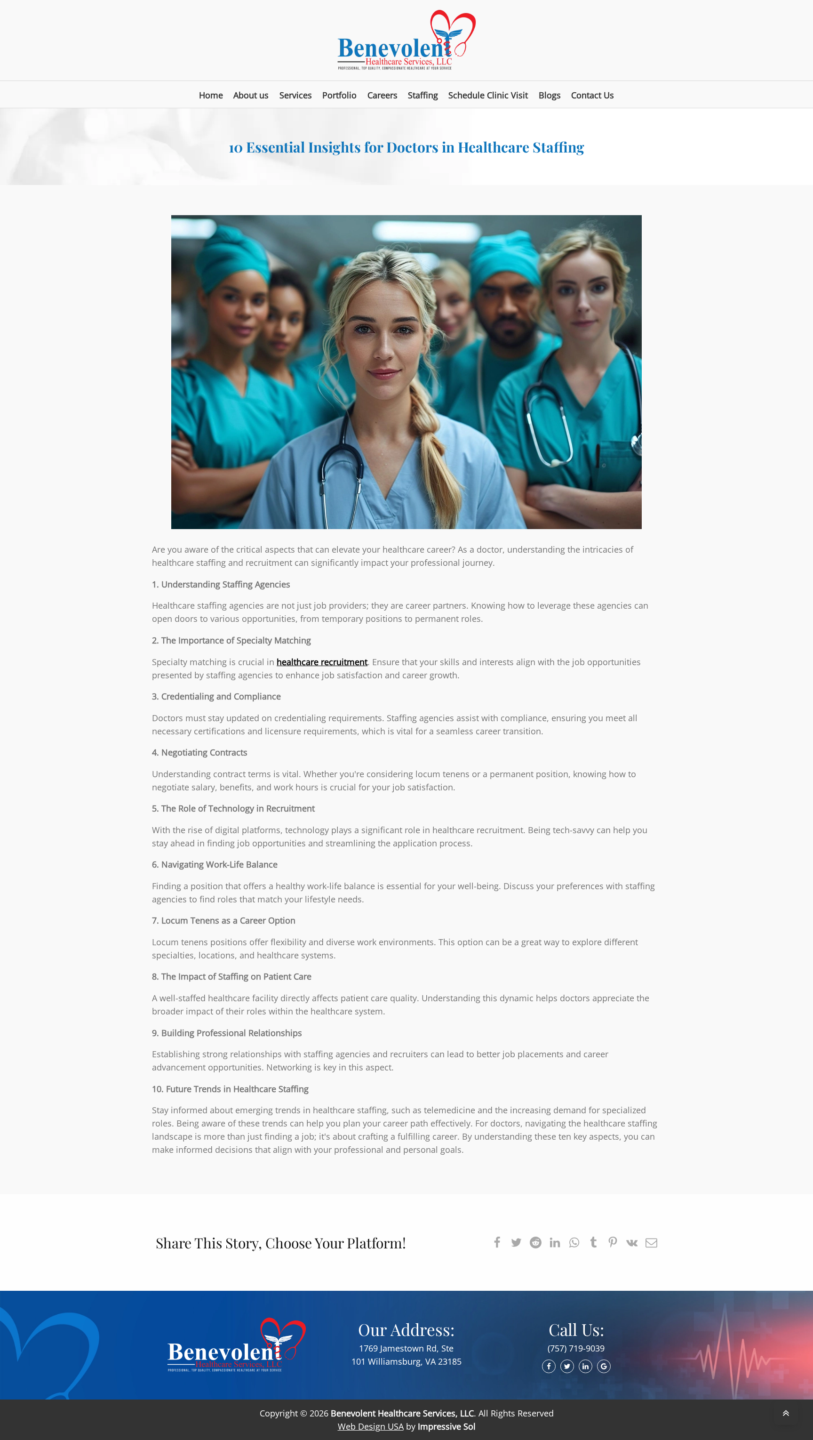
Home (211, 95)
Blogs (550, 95)
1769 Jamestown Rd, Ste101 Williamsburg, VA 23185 (406, 1355)
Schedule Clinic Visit (488, 95)
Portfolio (339, 95)
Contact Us (592, 95)
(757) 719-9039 (576, 1348)
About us (251, 95)
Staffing (423, 95)
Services (295, 95)
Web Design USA (371, 1426)
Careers (382, 95)
